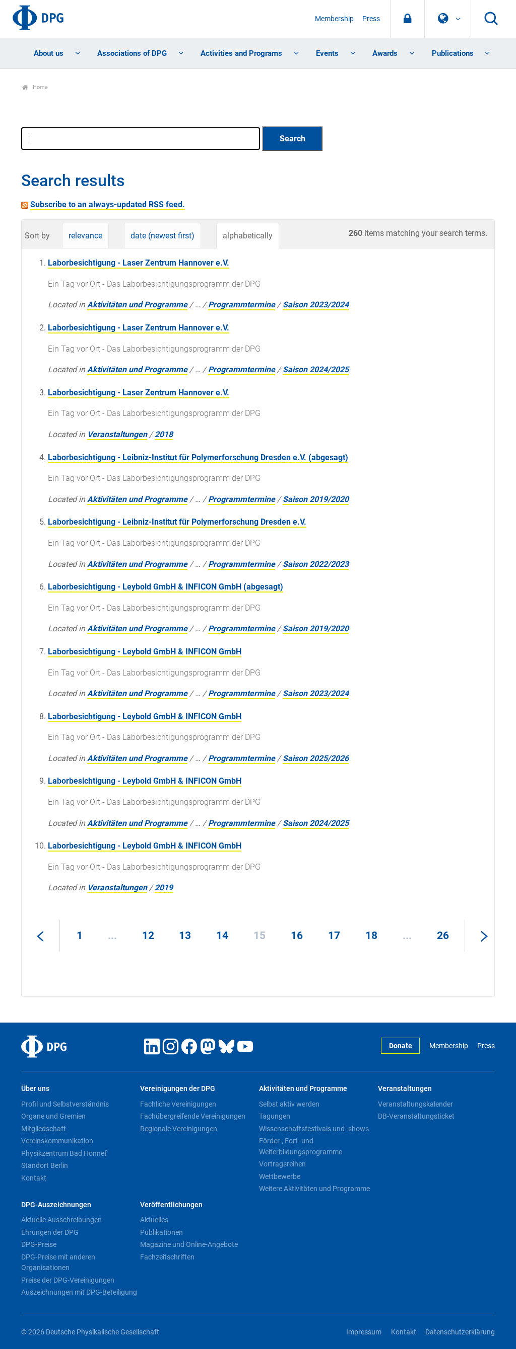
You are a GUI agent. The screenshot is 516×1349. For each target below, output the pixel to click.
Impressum (363, 1332)
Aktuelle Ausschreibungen (61, 1220)
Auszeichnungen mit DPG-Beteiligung (79, 1292)
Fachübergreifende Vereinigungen (192, 1116)
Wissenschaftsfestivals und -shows (314, 1129)
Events (327, 53)
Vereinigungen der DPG (177, 1088)
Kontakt (33, 1178)
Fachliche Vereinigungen (178, 1104)
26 (443, 936)
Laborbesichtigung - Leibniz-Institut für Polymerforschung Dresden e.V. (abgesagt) (198, 457)
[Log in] (407, 19)
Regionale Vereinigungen (178, 1129)
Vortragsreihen (282, 1164)
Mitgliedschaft (43, 1129)
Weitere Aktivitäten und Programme (314, 1189)
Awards (385, 53)
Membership (334, 19)
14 (222, 936)
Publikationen (161, 1232)
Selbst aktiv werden (289, 1104)
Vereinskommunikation (57, 1141)
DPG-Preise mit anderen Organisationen (58, 1262)
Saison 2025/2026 (316, 758)
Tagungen (274, 1116)
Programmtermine (241, 304)
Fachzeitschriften (167, 1257)
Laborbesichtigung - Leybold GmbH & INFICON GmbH (144, 651)
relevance (85, 235)
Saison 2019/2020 (316, 499)
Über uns (35, 1088)
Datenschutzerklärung (460, 1332)
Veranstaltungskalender (415, 1104)
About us (48, 53)
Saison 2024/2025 (316, 369)
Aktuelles (154, 1220)
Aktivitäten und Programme (137, 304)
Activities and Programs (241, 53)
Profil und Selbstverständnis (65, 1104)
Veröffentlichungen (171, 1205)
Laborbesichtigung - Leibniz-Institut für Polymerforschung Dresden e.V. (177, 522)
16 (297, 936)
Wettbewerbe (279, 1176)
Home (39, 87)
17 (334, 936)
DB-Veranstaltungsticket (416, 1116)
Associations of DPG (132, 53)
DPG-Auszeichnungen (56, 1205)
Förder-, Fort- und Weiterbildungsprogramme (300, 1146)
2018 (164, 434)
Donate (400, 1046)
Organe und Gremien (53, 1116)
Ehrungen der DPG (50, 1232)
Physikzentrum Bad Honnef (64, 1153)
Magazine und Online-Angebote (189, 1244)
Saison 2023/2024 (316, 304)
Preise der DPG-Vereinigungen (67, 1280)
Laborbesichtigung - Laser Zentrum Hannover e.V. (138, 263)
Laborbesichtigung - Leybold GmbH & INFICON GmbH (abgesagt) (165, 587)
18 (371, 936)
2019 (164, 887)
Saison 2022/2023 (316, 564)
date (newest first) (163, 235)
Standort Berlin (44, 1165)
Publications (453, 53)
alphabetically (248, 235)
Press (371, 19)
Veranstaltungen (117, 434)
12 (148, 936)
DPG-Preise (38, 1244)
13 (185, 936)
